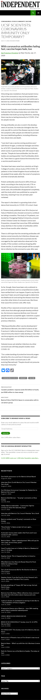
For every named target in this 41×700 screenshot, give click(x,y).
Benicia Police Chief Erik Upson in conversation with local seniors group (20, 400)
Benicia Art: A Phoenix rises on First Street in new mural (20, 637)
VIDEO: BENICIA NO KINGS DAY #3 (13, 616)
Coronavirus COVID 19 (10, 378)
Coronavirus (6, 21)
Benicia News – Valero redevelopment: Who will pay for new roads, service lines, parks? (20, 541)
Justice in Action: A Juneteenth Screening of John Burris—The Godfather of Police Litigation (20, 601)
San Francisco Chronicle (9, 53)
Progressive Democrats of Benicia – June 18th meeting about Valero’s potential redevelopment (19, 609)
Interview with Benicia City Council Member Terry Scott (20, 513)
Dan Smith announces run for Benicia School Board (18, 476)
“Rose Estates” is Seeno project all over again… (16, 527)
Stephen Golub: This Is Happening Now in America (18, 556)
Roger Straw (14, 41)
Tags (3, 676)
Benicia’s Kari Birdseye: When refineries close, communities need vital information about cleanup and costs (20, 594)
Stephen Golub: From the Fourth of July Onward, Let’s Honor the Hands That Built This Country (19, 578)
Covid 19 (14, 21)
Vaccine (28, 21)
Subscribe (5, 433)
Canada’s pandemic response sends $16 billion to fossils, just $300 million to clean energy (20, 389)
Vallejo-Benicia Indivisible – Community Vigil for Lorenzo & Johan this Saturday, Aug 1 (17, 506)
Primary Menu (38, 12)
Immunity (21, 21)
